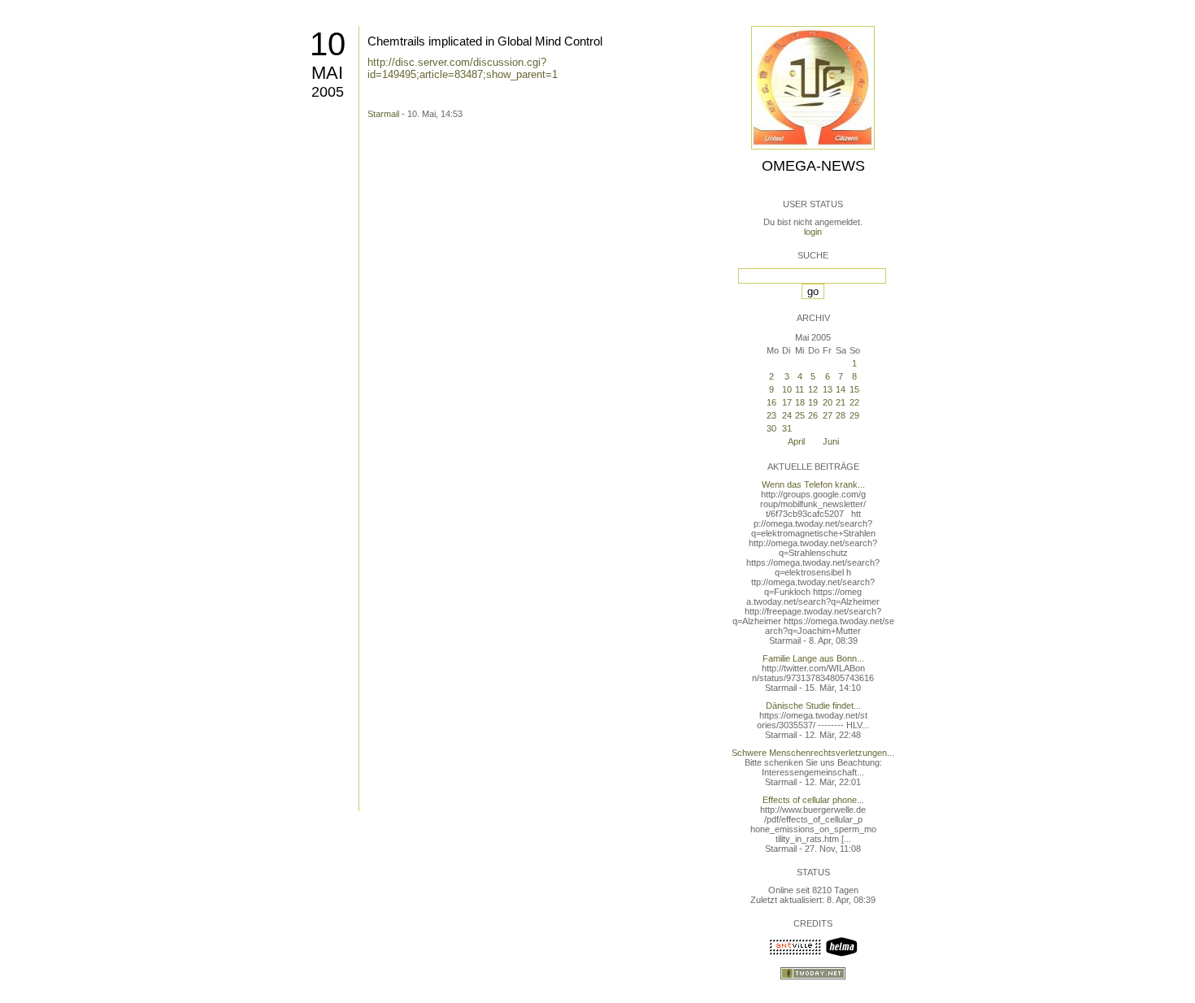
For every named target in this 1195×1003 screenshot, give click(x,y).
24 (787, 415)
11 (799, 389)
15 (854, 389)
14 (840, 389)
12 (813, 389)
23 (771, 415)
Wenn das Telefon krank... (813, 484)
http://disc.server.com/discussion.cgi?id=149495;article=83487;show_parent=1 (462, 68)
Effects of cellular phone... (813, 800)
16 (771, 402)
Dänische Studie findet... (813, 705)
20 (827, 402)
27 (827, 415)
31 (787, 428)
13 (827, 389)
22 (854, 402)
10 (327, 44)
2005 (327, 92)
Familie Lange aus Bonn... (813, 658)
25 (800, 415)
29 (854, 415)
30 (771, 428)
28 (840, 415)
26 (813, 415)
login (813, 232)
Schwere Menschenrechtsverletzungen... (813, 753)
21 (840, 402)
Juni (831, 441)
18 (800, 402)
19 (813, 402)
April (796, 441)
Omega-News (813, 166)
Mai (327, 73)
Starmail (383, 114)
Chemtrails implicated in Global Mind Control (484, 41)
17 (787, 402)
